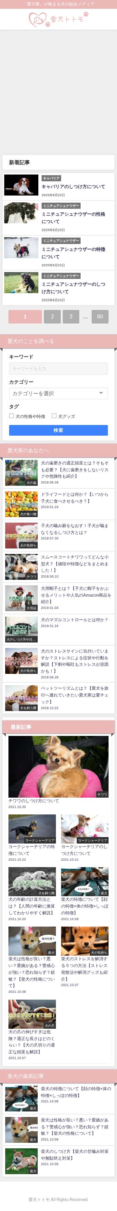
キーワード (21, 356)
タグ (14, 406)
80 (100, 316)
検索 (59, 430)
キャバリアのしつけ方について (73, 186)
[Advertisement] (58, 91)
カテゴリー (21, 381)
